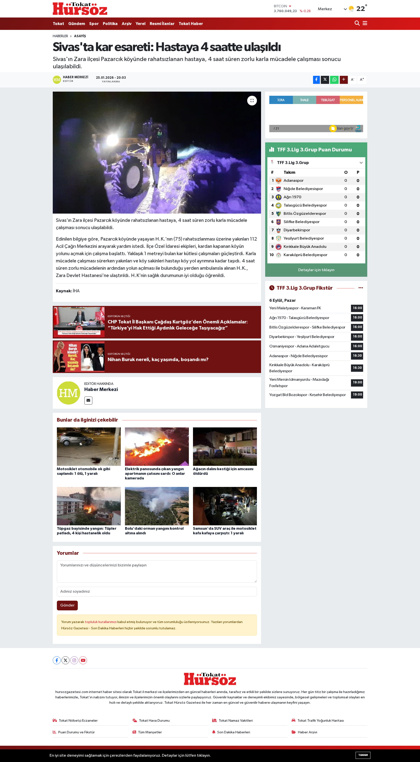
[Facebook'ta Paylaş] (316, 80)
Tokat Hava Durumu (154, 720)
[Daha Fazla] (344, 80)
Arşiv (126, 24)
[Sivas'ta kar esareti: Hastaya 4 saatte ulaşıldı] (157, 153)
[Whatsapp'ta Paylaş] (334, 80)
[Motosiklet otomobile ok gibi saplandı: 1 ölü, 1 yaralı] (89, 446)
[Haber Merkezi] (68, 393)
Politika (110, 24)
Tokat (58, 24)
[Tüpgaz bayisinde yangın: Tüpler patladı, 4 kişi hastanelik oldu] (89, 506)
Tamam (363, 755)
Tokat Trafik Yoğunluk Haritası (321, 720)
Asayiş (80, 36)
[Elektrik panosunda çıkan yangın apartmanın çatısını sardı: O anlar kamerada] (157, 446)
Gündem (76, 24)
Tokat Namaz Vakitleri (236, 720)
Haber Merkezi (101, 389)
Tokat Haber (191, 24)
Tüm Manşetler (150, 732)
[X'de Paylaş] (325, 80)
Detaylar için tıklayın (316, 270)
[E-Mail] (88, 401)
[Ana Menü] (364, 23)
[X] (65, 660)
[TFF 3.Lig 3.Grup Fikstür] (361, 288)
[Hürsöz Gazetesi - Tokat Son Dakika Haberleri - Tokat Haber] (80, 8)
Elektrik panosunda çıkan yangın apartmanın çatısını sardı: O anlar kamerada (155, 473)
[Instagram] (74, 660)
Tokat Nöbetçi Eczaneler (78, 720)
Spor (94, 24)
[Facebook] (57, 660)
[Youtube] (83, 660)
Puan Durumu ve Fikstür (76, 732)
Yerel (141, 24)
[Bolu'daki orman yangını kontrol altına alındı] (157, 506)
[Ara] (358, 23)
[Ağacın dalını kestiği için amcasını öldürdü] (225, 446)
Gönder (67, 605)
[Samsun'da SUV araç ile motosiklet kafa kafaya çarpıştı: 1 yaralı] (225, 506)
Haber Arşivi (307, 732)
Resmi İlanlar (162, 24)
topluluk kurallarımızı (101, 622)
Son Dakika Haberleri (233, 732)
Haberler (60, 36)
